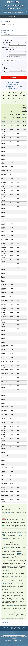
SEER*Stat (20, 535)
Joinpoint (19, 553)
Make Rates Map (14, 82)
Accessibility (18, 627)
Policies (11, 627)
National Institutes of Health (7, 636)
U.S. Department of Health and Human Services (14, 635)
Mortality (5, 21)
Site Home (5, 627)
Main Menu (12, 16)
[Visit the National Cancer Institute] (10, 1)
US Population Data (8, 547)
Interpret (21, 86)
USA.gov (14, 638)
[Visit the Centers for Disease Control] (17, 1)
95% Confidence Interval (24, 116)
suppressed (12, 605)
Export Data (14, 88)
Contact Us (21, 628)
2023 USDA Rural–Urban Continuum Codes (13, 594)
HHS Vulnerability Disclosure (10, 628)
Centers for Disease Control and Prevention (12, 585)
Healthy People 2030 (6, 583)
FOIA (24, 627)
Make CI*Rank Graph (14, 84)
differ (3, 557)
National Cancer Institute (21, 636)
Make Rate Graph (9, 86)
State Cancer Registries (7, 512)
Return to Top (4, 622)
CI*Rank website (5, 570)
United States (4, 125)
